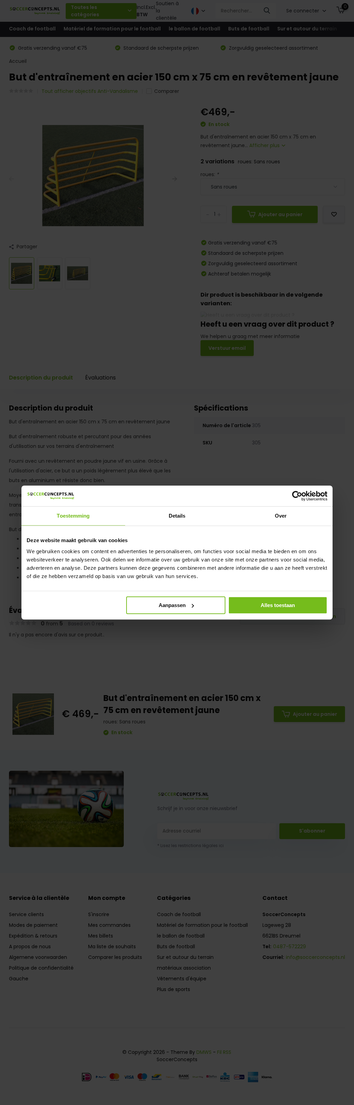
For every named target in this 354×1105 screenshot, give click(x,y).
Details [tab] (177, 516)
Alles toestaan (278, 605)
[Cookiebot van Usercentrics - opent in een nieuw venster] (297, 496)
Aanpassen (172, 605)
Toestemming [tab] (73, 516)
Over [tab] (281, 516)
